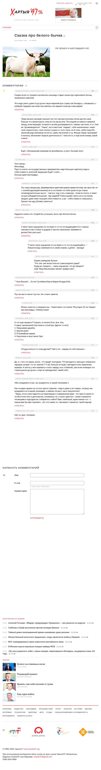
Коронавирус (9, 716)
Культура (68, 709)
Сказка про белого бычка (38, 35)
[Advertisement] (50, 444)
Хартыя (26, 12)
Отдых (49, 712)
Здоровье (32, 712)
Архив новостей (84, 3)
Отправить (37, 518)
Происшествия (46, 709)
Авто (42, 712)
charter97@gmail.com (43, 757)
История (78, 709)
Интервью (7, 712)
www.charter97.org (32, 749)
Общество (18, 709)
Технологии (20, 712)
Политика (7, 709)
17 (64, 36)
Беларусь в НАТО (24, 716)
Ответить (19, 110)
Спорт (58, 709)
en (84, 4)
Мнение (6, 660)
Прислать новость (65, 3)
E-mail (17, 483)
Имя (16, 475)
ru (80, 4)
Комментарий (20, 491)
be (76, 4)
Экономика (31, 709)
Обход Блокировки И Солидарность (71, 712)
